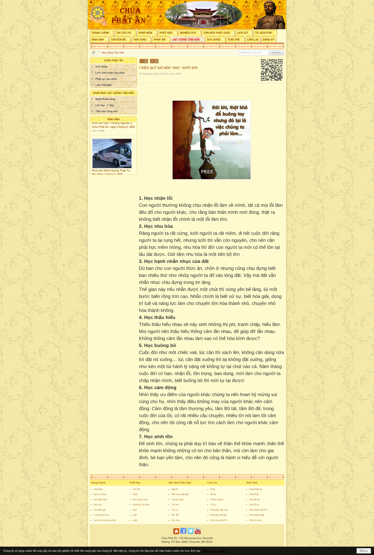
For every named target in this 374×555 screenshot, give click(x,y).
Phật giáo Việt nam (219, 510)
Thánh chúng (216, 499)
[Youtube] (198, 534)
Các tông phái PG (218, 520)
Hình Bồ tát (254, 499)
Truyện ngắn (177, 499)
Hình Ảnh (113, 119)
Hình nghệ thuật (256, 515)
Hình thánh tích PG (258, 510)
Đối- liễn (175, 515)
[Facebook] (183, 534)
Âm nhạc (175, 520)
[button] (102, 32)
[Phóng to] (154, 61)
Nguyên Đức (99, 169)
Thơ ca (174, 510)
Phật (212, 489)
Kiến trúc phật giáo (180, 494)
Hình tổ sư (254, 504)
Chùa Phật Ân (255, 489)
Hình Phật (253, 494)
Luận (135, 520)
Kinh (135, 510)
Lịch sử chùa (100, 494)
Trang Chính (98, 482)
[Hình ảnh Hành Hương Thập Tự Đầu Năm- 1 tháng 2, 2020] (112, 144)
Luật (135, 515)
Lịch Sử (212, 482)
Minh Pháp (114, 169)
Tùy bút (175, 504)
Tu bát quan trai (101, 515)
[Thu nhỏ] (144, 61)
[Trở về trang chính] (176, 534)
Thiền (135, 494)
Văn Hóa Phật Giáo (179, 482)
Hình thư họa (255, 520)
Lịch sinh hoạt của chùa (105, 520)
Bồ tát (213, 494)
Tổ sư (213, 504)
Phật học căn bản (141, 504)
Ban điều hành (100, 499)
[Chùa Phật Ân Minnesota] (203, 14)
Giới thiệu (98, 489)
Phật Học (135, 482)
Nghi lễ (174, 489)
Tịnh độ (136, 489)
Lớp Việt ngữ (100, 510)
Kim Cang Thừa (140, 499)
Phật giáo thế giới (218, 515)
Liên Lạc (98, 504)
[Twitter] (190, 534)
